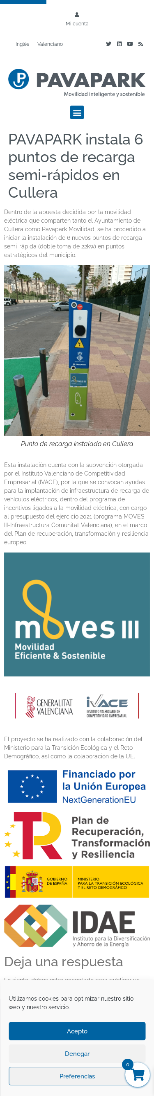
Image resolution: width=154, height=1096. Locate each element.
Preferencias (77, 1076)
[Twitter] (108, 44)
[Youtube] (129, 44)
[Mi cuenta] (77, 14)
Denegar (77, 1054)
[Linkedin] (119, 44)
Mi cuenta (77, 24)
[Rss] (140, 44)
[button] (77, 112)
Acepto (77, 1031)
